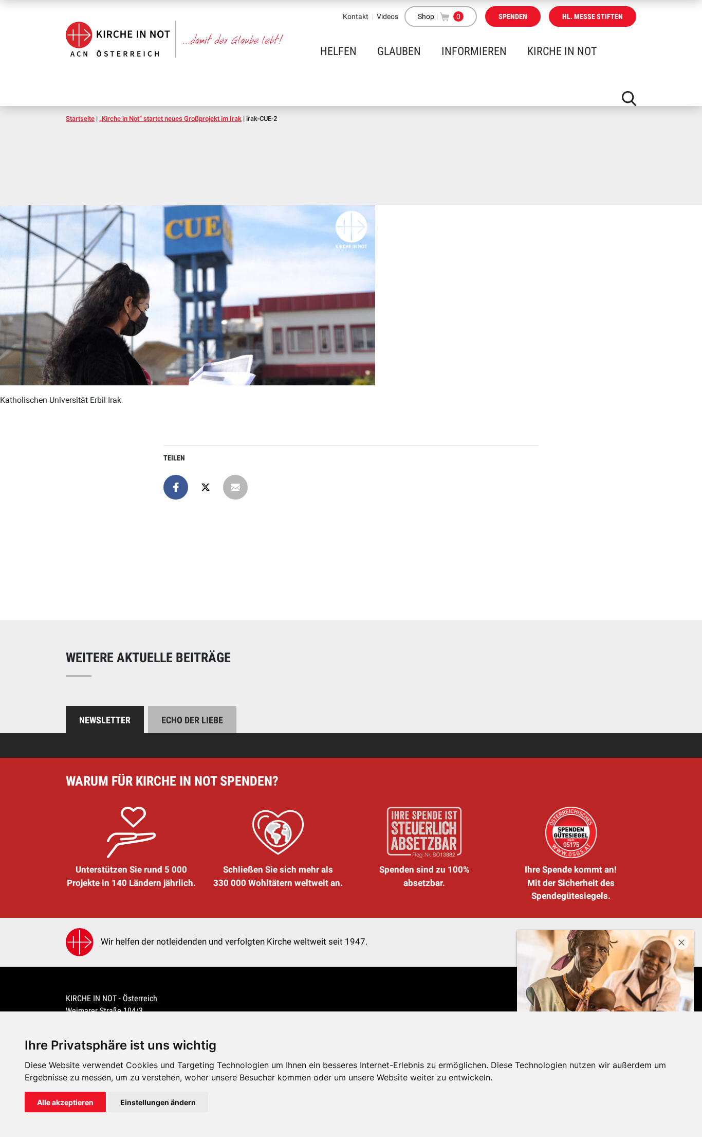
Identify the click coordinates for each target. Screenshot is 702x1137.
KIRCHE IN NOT (562, 51)
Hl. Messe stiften (592, 16)
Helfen (338, 51)
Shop (426, 16)
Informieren (474, 51)
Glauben (399, 51)
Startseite (80, 118)
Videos (387, 16)
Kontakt (355, 16)
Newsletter (105, 720)
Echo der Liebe (192, 720)
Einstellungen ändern (158, 1102)
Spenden (512, 16)
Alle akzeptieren (65, 1102)
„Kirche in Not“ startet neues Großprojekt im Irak (170, 118)
